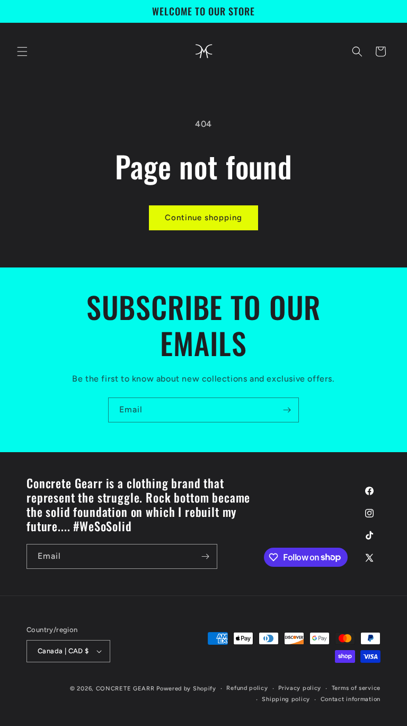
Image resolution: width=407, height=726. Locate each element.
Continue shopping (203, 217)
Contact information (351, 699)
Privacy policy (299, 688)
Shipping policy (286, 699)
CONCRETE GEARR (125, 688)
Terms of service (356, 688)
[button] (22, 51)
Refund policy (247, 688)
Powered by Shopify (186, 688)
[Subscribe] (286, 409)
